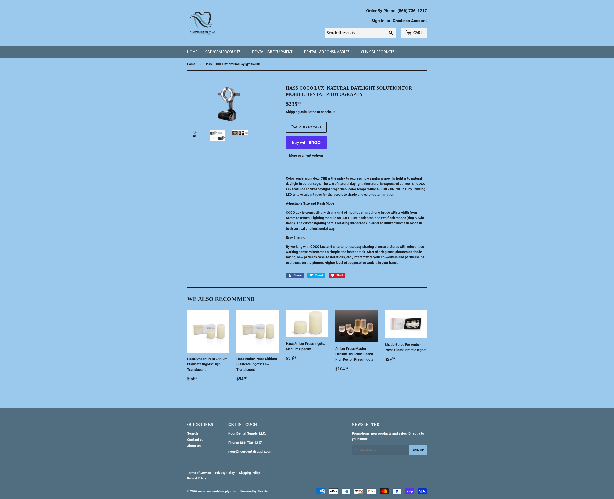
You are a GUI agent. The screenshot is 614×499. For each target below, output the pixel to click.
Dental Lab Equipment (272, 52)
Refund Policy (196, 478)
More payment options (306, 155)
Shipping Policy (249, 473)
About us (194, 446)
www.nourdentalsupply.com (217, 491)
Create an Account (410, 20)
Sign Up (418, 450)
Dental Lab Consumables (327, 52)
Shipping (293, 112)
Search (192, 433)
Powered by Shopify (254, 491)
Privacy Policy (225, 473)
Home (192, 52)
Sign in (377, 20)
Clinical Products (378, 52)
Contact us (195, 440)
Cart (417, 32)
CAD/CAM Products (223, 52)
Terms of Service (199, 473)
